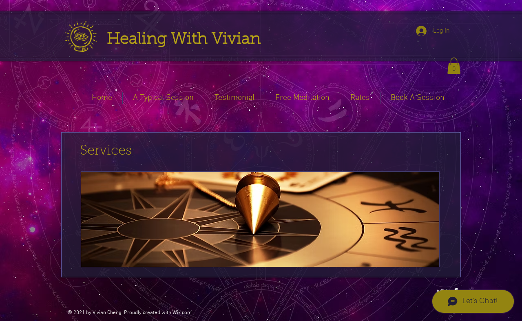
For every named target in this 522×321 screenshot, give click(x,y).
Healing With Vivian (186, 39)
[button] (454, 66)
